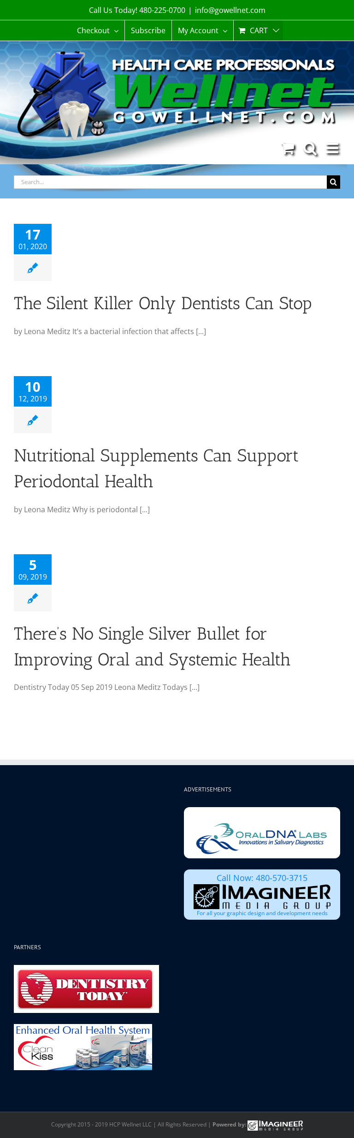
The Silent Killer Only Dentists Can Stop (163, 303)
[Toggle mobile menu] (333, 148)
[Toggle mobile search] (310, 148)
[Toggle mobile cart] (287, 148)
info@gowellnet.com (230, 10)
